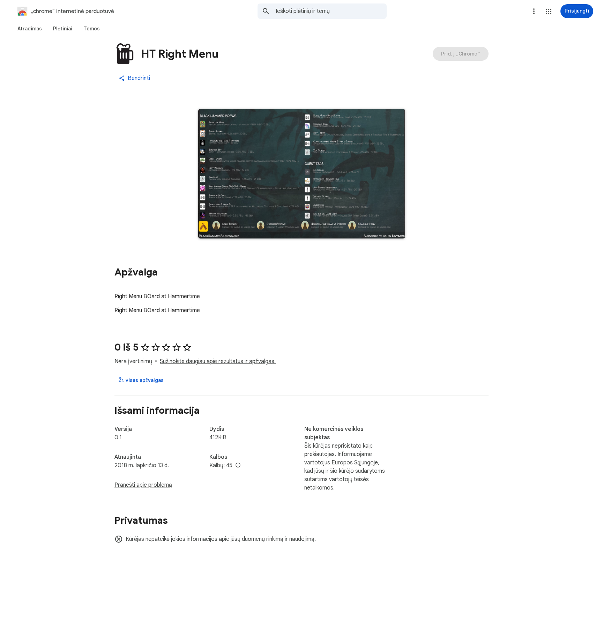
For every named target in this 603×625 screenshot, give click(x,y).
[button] (549, 12)
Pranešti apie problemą (143, 484)
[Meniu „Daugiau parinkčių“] (534, 11)
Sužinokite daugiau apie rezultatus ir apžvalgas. (218, 361)
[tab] (29, 28)
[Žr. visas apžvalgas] (141, 380)
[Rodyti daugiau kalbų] (238, 465)
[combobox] (331, 11)
